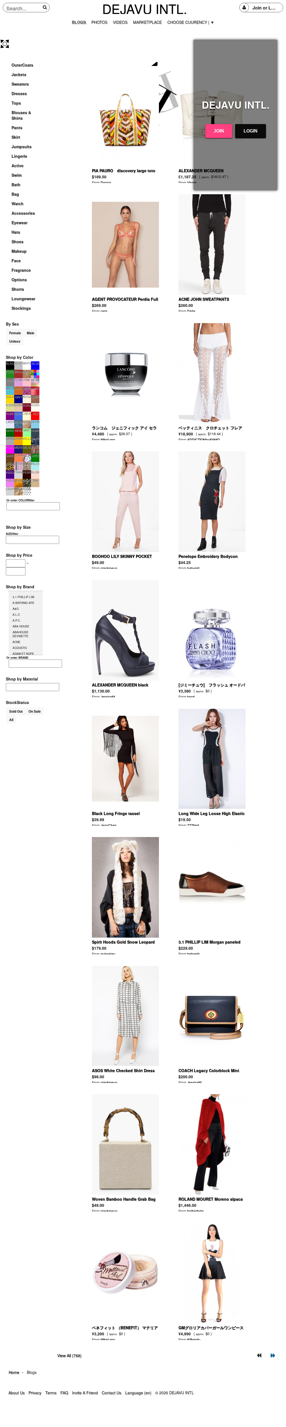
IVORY (35, 405)
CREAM (27, 414)
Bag (15, 194)
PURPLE (10, 414)
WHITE (27, 363)
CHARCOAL (35, 430)
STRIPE (18, 464)
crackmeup (109, 568)
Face (16, 260)
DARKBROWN (10, 456)
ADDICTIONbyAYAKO (203, 439)
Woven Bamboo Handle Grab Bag (124, 1199)
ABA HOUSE (21, 626)
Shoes (17, 241)
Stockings (21, 308)
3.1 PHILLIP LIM (23, 597)
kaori (191, 696)
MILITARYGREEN (27, 447)
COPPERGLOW (35, 397)
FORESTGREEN (10, 372)
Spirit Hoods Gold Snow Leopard (123, 942)
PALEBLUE (35, 464)
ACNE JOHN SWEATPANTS (203, 299)
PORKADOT (27, 489)
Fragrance (21, 270)
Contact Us (111, 1392)
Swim (16, 175)
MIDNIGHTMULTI (35, 439)
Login (251, 131)
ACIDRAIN (10, 405)
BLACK (10, 363)
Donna (106, 182)
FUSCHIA (10, 447)
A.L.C (16, 615)
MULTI (35, 372)
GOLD (10, 397)
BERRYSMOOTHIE (27, 388)
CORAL (18, 456)
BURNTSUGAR (27, 372)
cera (104, 311)
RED (35, 414)
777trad (193, 825)
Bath (15, 184)
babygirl (193, 568)
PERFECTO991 (27, 472)
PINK (26, 380)
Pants (16, 127)
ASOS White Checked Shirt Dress (123, 1070)
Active (17, 165)
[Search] (45, 7)
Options (19, 279)
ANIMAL (10, 464)
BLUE (35, 363)
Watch (17, 203)
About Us (16, 1392)
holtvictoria (195, 1210)
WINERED (18, 430)
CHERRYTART (35, 388)
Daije (191, 311)
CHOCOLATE (18, 388)
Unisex (14, 341)
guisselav (108, 953)
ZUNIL (35, 447)
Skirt (15, 137)
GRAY (10, 380)
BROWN (18, 372)
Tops (16, 103)
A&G (16, 609)
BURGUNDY (27, 405)
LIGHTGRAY (10, 489)
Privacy (34, 1392)
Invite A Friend (85, 1392)
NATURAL (18, 489)
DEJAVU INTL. (144, 8)
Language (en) (138, 1392)
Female (15, 332)
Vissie (191, 182)
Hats (15, 232)
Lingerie (19, 156)
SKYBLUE (35, 422)
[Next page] (273, 1355)
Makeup (19, 251)
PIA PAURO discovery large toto (123, 170)
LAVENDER (10, 422)
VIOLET (10, 481)
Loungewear (23, 298)
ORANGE (18, 439)
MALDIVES (10, 388)
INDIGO (10, 472)
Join (219, 131)
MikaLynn (108, 439)
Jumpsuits (21, 146)
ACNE (16, 642)
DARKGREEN (10, 430)
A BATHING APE (23, 603)
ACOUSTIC (20, 648)
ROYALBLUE (18, 414)
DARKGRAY (10, 439)
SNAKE (27, 464)
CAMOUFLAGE (27, 481)
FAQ (64, 1392)
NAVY (18, 397)
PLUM (18, 380)
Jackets (18, 74)
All (11, 719)
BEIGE (27, 397)
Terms (50, 1392)
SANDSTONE (18, 405)
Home (14, 1372)
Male (30, 332)
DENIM (18, 422)
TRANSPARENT (18, 472)
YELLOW (27, 439)
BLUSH (35, 472)
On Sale (34, 711)
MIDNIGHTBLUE (18, 447)
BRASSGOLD (18, 481)
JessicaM (108, 696)
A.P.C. (17, 620)
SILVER (18, 363)
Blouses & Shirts (21, 115)
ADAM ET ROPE (23, 654)
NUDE (27, 422)
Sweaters (20, 84)
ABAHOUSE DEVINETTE (20, 634)
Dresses (19, 93)
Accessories (23, 213)
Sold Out (16, 711)
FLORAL (27, 456)
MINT (26, 430)
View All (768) (69, 1355)
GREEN (35, 456)
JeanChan (108, 825)
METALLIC (35, 380)
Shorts (17, 289)
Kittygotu (193, 1339)
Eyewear (19, 222)
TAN (35, 481)
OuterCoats (22, 65)
